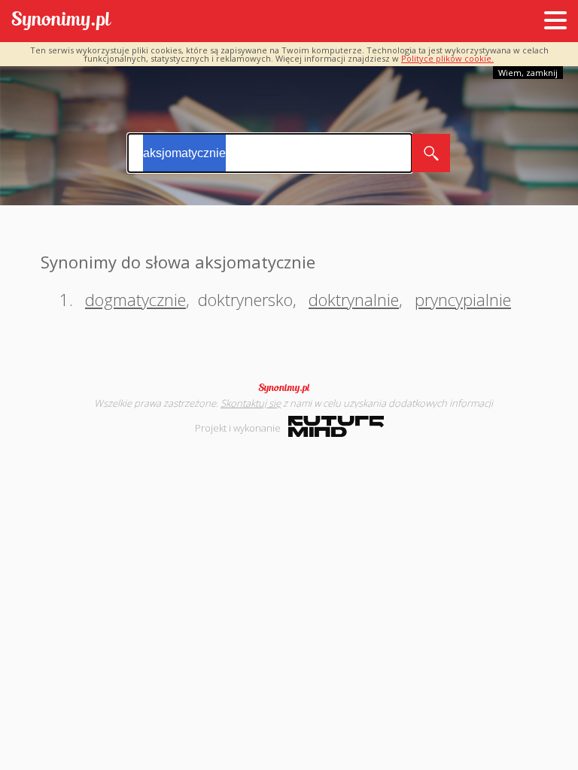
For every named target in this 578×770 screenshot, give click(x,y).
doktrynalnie (354, 299)
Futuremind (336, 426)
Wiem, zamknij (528, 72)
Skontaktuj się (251, 403)
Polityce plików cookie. (447, 58)
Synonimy (289, 388)
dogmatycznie (135, 299)
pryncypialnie (463, 299)
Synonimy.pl (61, 21)
